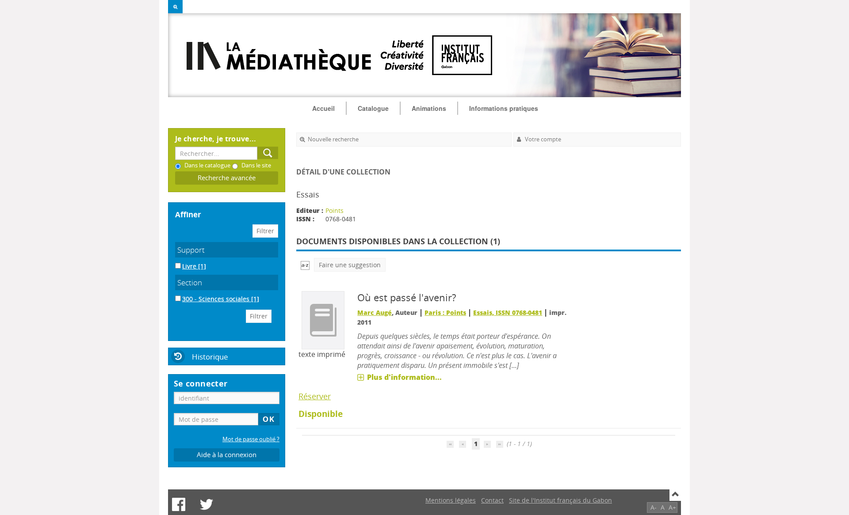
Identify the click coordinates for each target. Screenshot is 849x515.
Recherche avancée (227, 177)
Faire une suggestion (350, 265)
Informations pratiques (503, 108)
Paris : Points (445, 312)
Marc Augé (374, 312)
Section (189, 282)
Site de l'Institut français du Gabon (560, 500)
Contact (492, 500)
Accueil (323, 108)
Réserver (314, 396)
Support (191, 250)
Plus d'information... (404, 377)
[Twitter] (206, 504)
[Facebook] (178, 504)
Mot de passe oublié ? (250, 439)
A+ (672, 507)
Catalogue (373, 108)
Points (334, 210)
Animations (429, 108)
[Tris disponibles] (305, 265)
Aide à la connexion (226, 454)
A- (653, 507)
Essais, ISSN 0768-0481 (507, 312)
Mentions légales (450, 500)
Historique (210, 357)
